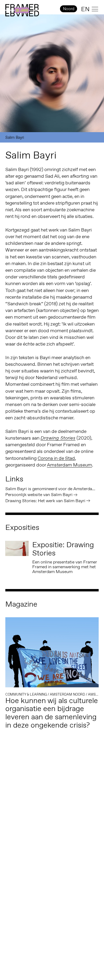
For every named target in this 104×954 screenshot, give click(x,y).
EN (85, 9)
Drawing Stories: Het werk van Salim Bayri (45, 501)
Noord (68, 8)
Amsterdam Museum (69, 465)
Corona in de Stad (56, 458)
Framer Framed (22, 10)
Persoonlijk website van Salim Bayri (39, 494)
